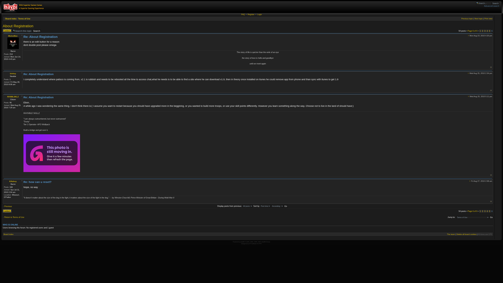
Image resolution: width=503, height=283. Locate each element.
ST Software (253, 243)
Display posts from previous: (229, 206)
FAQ (243, 14)
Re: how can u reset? (37, 181)
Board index (11, 19)
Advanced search (491, 6)
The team (451, 234)
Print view (488, 19)
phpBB (242, 242)
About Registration (18, 26)
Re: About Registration (40, 37)
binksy (13, 73)
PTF (260, 243)
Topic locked (5, 30)
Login (259, 14)
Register (251, 14)
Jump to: (451, 217)
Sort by (256, 206)
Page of (472, 31)
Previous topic (467, 19)
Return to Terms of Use (14, 217)
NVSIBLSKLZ (13, 97)
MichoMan (13, 36)
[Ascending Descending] (279, 206)
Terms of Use (24, 19)
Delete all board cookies (466, 234)
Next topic (479, 19)
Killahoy (13, 181)
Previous (8, 206)
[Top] (491, 67)
